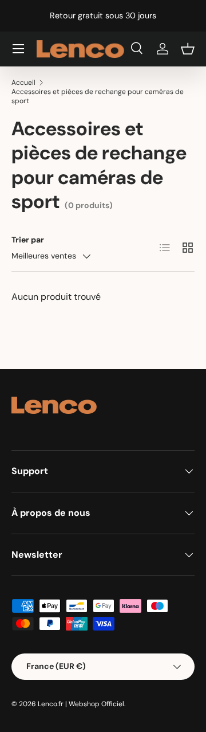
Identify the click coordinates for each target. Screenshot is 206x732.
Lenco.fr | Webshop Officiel (81, 703)
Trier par (27, 239)
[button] (187, 48)
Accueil (23, 82)
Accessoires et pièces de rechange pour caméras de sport (97, 96)
